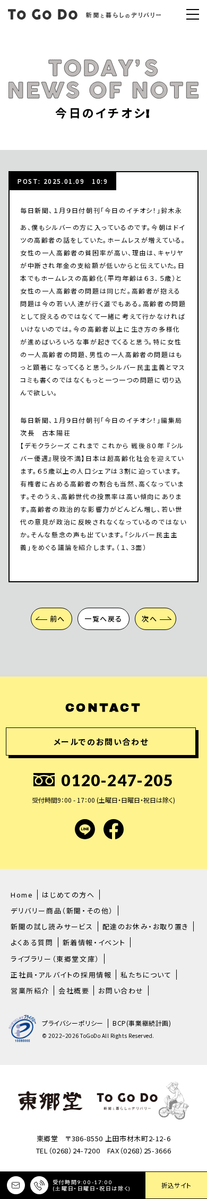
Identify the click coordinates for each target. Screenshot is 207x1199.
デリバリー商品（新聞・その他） (62, 910)
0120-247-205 (117, 780)
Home (22, 895)
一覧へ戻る (103, 619)
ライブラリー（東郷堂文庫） (55, 959)
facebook (114, 829)
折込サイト (176, 1184)
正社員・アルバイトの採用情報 (61, 975)
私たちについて (145, 975)
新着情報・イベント (94, 942)
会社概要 (73, 990)
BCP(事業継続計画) (142, 1023)
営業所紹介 (30, 990)
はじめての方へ (68, 895)
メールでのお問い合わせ (101, 741)
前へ (57, 619)
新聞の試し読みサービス (52, 926)
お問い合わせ (121, 990)
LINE (85, 829)
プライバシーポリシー (73, 1023)
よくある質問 (32, 942)
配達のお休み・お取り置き (145, 926)
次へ (149, 619)
